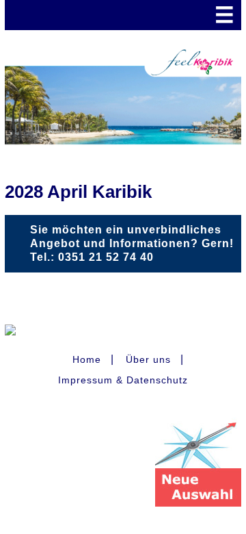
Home (86, 359)
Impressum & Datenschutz (123, 379)
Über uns (148, 359)
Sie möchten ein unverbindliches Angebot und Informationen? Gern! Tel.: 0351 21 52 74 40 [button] (132, 243)
